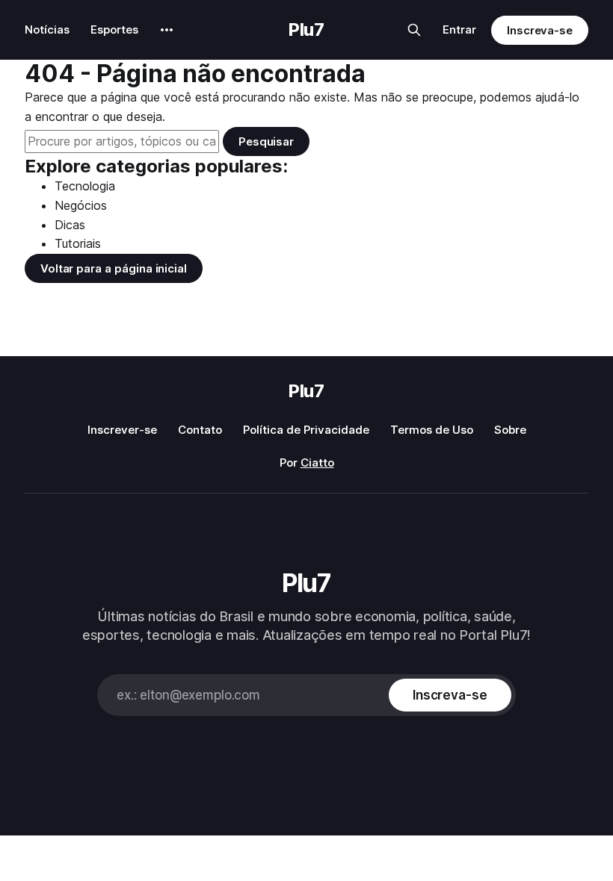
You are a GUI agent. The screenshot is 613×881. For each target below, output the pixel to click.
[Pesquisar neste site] (414, 30)
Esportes (114, 29)
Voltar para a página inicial (113, 268)
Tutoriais (78, 243)
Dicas (70, 224)
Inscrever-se (122, 430)
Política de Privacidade (306, 430)
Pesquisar (266, 141)
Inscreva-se (540, 30)
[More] (167, 30)
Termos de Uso (431, 430)
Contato (200, 430)
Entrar (459, 29)
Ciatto (317, 462)
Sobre (510, 430)
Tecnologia (85, 185)
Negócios (81, 205)
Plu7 (306, 30)
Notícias (47, 29)
